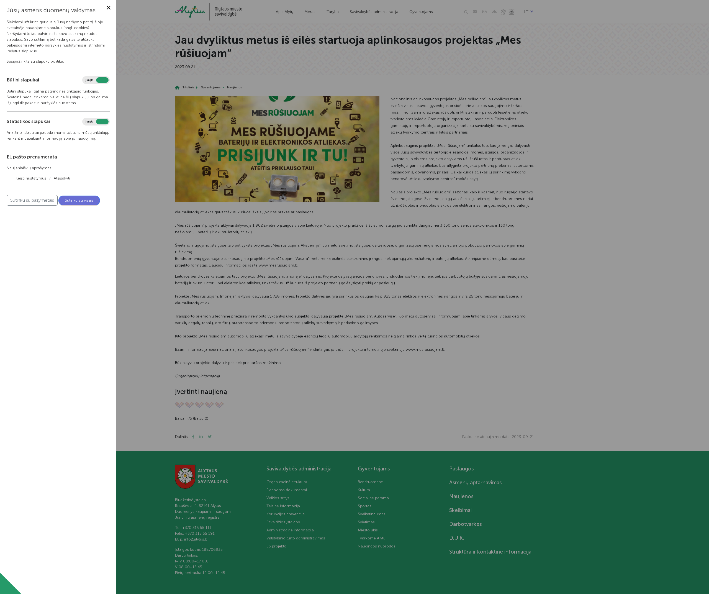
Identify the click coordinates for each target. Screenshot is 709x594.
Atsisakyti (62, 178)
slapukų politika (49, 61)
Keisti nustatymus (31, 178)
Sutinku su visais (79, 200)
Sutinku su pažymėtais (32, 200)
